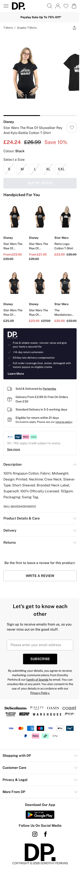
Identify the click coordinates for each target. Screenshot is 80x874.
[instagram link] (34, 834)
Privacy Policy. (40, 693)
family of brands (37, 679)
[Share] (74, 28)
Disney (8, 122)
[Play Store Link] (40, 814)
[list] (40, 74)
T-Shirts (8, 27)
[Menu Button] (6, 5)
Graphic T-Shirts (27, 27)
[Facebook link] (45, 834)
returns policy (63, 421)
